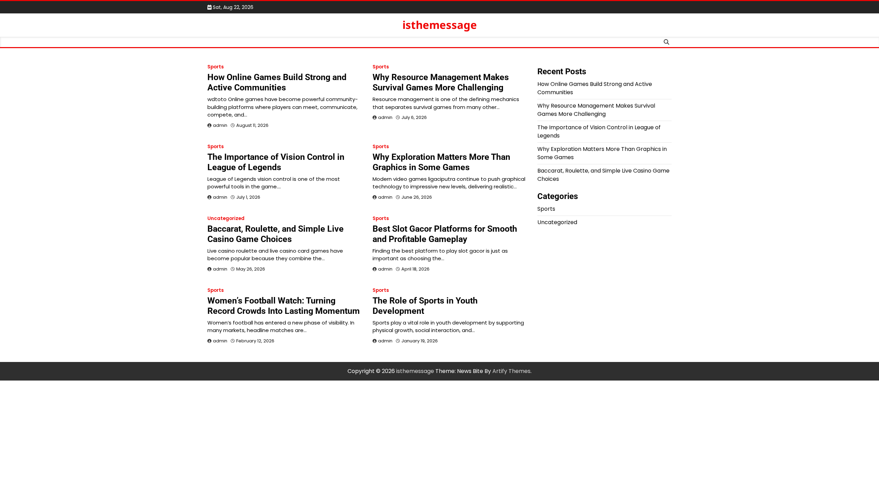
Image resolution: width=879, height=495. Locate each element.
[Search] (666, 42)
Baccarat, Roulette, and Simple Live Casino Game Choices (275, 234)
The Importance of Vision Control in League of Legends (275, 162)
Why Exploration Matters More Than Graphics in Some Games (441, 162)
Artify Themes (511, 371)
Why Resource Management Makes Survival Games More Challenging (441, 82)
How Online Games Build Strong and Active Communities (276, 82)
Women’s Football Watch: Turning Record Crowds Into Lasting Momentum (283, 306)
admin (220, 125)
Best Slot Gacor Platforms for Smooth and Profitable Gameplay (445, 234)
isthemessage (439, 25)
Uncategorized (225, 218)
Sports (215, 67)
